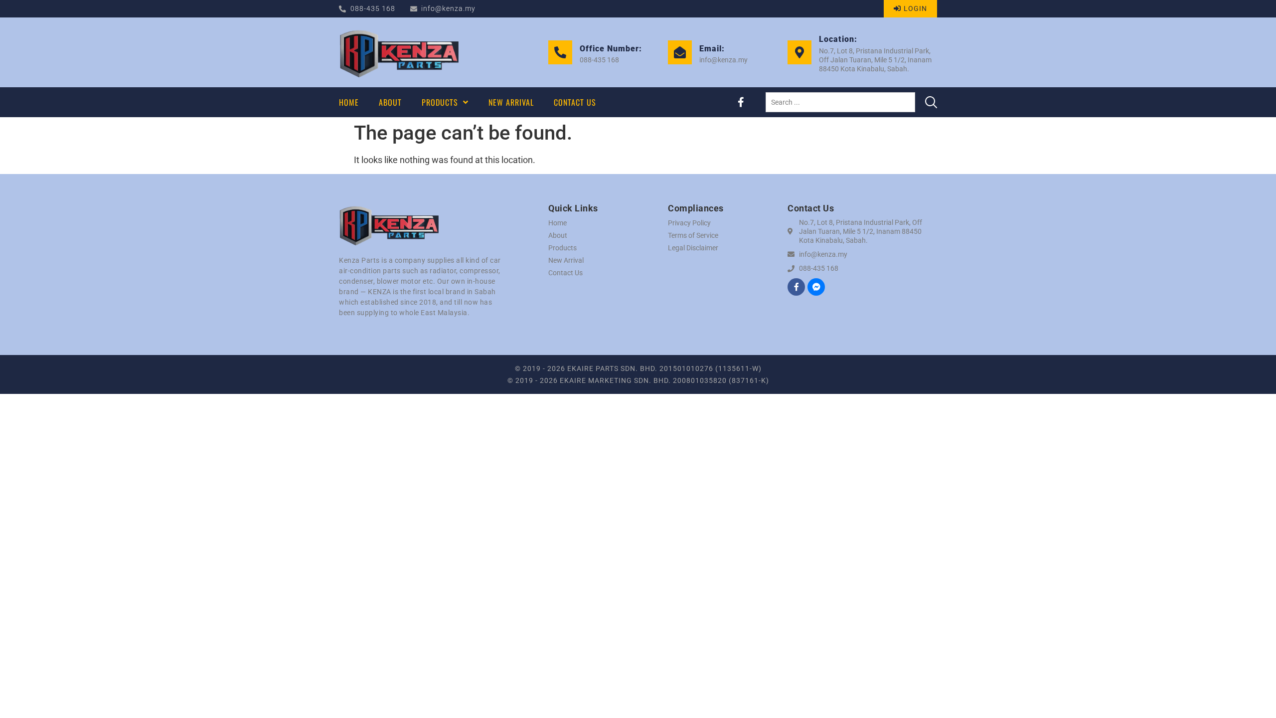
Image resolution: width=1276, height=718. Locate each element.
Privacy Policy (689, 223)
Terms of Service (693, 235)
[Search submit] (931, 102)
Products (562, 248)
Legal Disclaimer (693, 248)
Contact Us (565, 273)
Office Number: (611, 48)
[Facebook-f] (741, 102)
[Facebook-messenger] (816, 287)
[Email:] (680, 52)
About (557, 235)
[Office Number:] (560, 52)
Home (557, 223)
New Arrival (566, 260)
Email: (712, 48)
